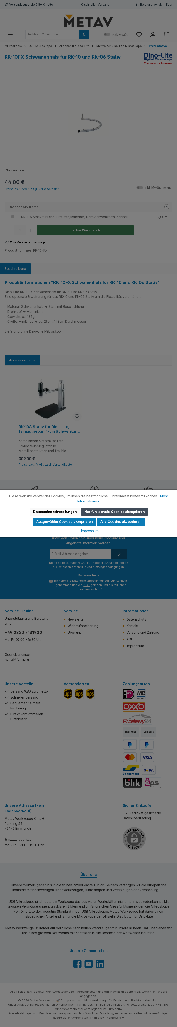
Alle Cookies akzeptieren (121, 522)
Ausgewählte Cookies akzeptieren (64, 522)
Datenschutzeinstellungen (55, 512)
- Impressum (89, 531)
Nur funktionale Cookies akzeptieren (114, 512)
